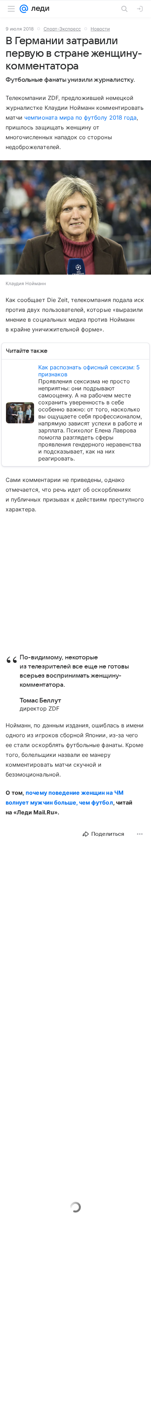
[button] (75, 218)
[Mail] (24, 8)
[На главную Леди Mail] (38, 8)
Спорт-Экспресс (62, 29)
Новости (100, 29)
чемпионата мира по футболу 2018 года (80, 117)
